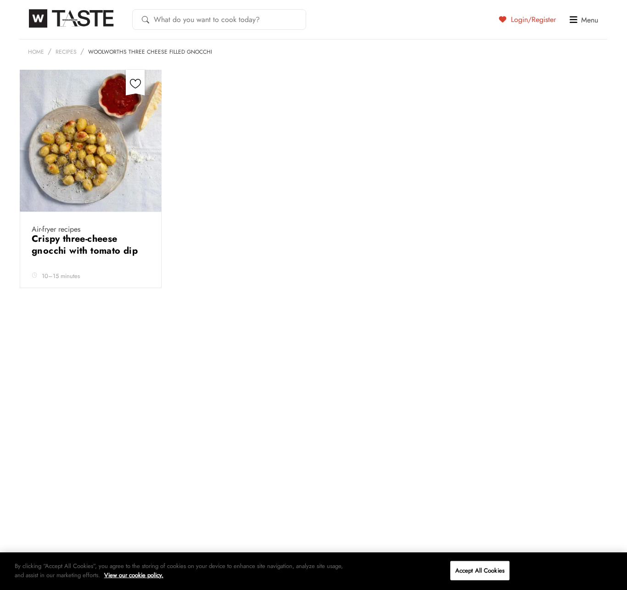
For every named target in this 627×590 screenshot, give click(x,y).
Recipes (66, 52)
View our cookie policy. (133, 574)
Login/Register (532, 19)
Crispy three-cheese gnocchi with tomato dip (86, 244)
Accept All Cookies (479, 570)
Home (36, 52)
